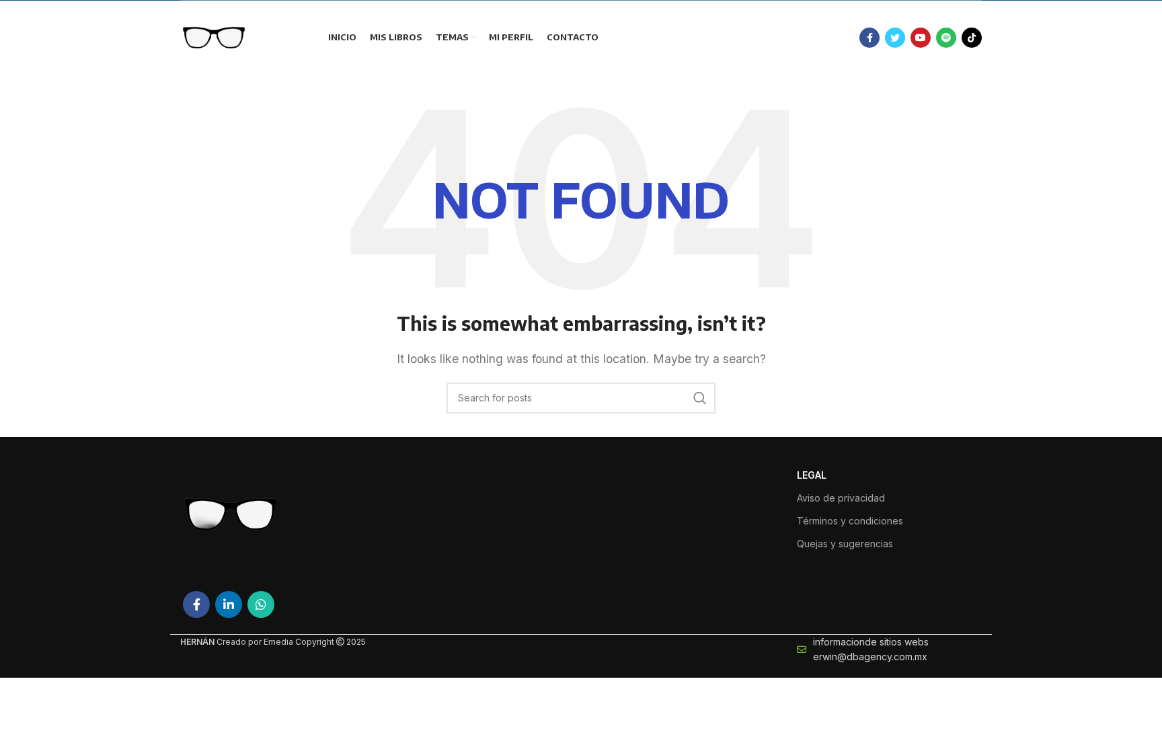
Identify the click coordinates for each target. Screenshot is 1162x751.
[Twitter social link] (895, 38)
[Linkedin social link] (228, 604)
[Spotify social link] (946, 38)
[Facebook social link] (869, 38)
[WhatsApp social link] (260, 604)
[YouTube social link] (921, 38)
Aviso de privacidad (841, 498)
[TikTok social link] (972, 38)
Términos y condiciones (850, 520)
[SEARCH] (700, 398)
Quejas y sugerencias (845, 543)
